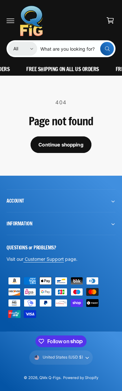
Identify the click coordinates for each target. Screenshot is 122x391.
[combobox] (77, 48)
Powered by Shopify (80, 377)
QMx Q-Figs (50, 377)
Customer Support (43, 259)
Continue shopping (61, 145)
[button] (10, 20)
